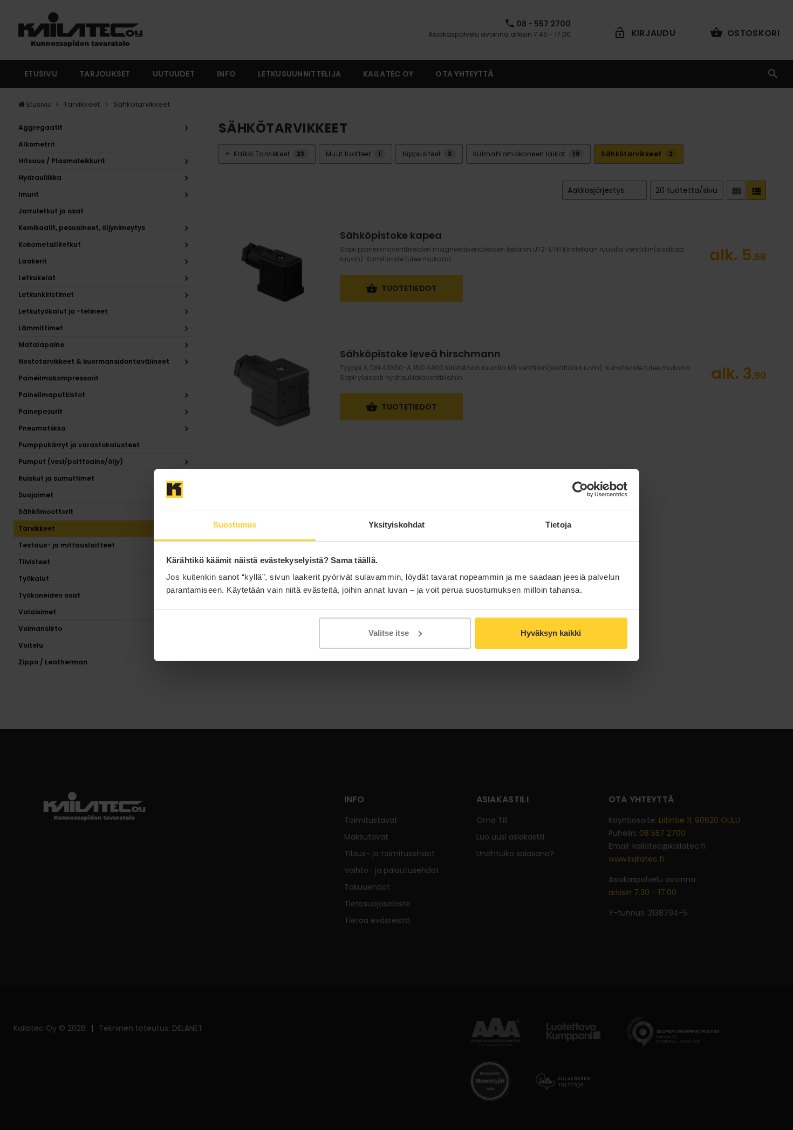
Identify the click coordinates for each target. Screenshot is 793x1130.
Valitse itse (388, 632)
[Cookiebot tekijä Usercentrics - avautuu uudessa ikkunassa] (580, 489)
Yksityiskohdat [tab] (396, 524)
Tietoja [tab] (558, 524)
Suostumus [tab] (235, 524)
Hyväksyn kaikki (551, 632)
